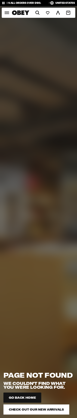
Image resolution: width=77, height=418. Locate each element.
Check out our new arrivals (36, 409)
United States (65, 2)
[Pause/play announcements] (3, 3)
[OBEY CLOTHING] (20, 12)
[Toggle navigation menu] (6, 12)
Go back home (22, 398)
